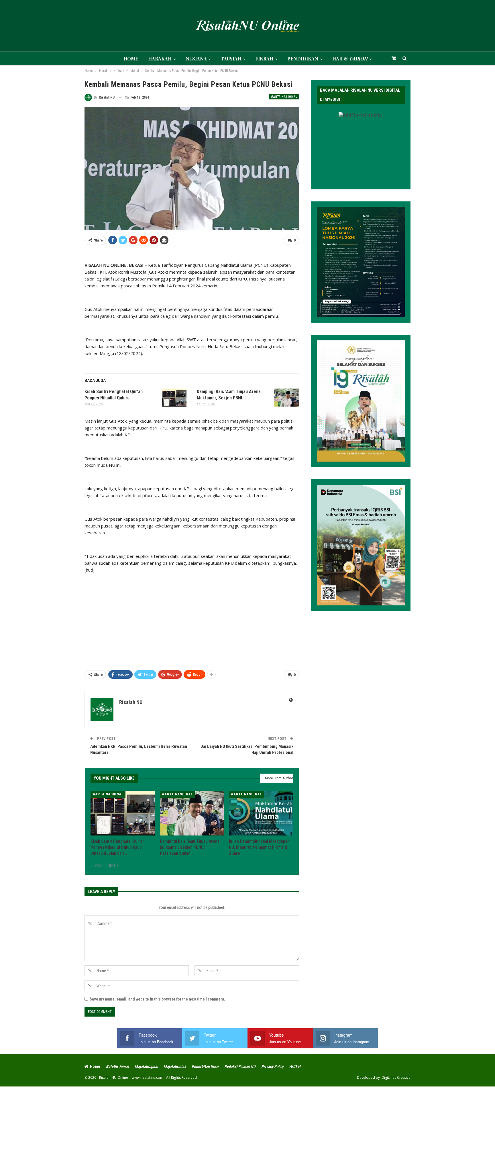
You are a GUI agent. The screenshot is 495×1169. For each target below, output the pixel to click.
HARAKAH (160, 59)
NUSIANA (196, 59)
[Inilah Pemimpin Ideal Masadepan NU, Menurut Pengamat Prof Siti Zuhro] (261, 813)
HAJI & (350, 59)
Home (95, 1066)
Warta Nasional (284, 96)
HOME (130, 59)
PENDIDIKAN (302, 59)
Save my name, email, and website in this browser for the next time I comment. (157, 999)
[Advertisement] (192, 619)
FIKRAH (264, 59)
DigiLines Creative (396, 1077)
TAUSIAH (231, 59)
